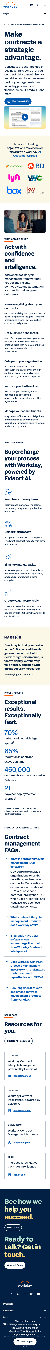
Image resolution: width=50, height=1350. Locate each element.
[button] (25, 117)
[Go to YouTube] (38, 1294)
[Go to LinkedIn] (18, 1294)
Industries (8, 1310)
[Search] (38, 5)
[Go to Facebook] (25, 1294)
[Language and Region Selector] (31, 5)
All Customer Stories (27, 154)
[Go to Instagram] (31, 1294)
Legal (6, 13)
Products (8, 1304)
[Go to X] (11, 1294)
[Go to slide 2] (26, 1346)
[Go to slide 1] (23, 1346)
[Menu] (45, 5)
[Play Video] (25, 117)
